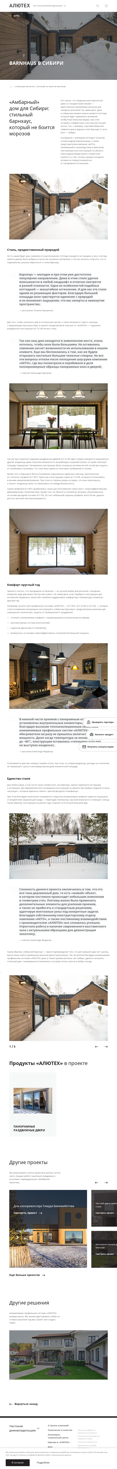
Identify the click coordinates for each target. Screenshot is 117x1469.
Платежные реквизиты (87, 1442)
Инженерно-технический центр (58, 1436)
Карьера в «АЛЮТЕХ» (59, 1442)
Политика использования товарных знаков (89, 1437)
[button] (96, 1046)
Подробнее (43, 1462)
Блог (50, 1446)
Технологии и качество (60, 1430)
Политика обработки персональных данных (87, 1431)
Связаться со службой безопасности (87, 1446)
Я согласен (18, 1462)
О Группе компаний (58, 1425)
